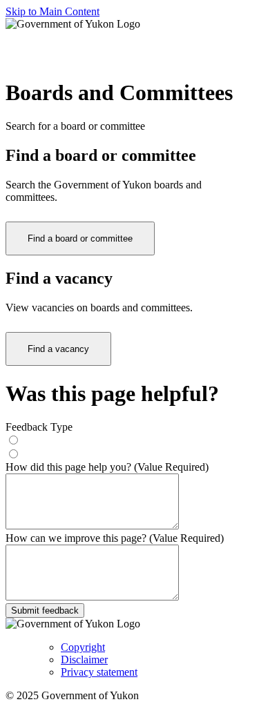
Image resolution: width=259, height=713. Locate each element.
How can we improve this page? (115, 538)
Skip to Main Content (52, 11)
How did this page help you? (107, 467)
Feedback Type (39, 427)
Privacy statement (99, 672)
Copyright (83, 647)
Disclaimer (84, 659)
